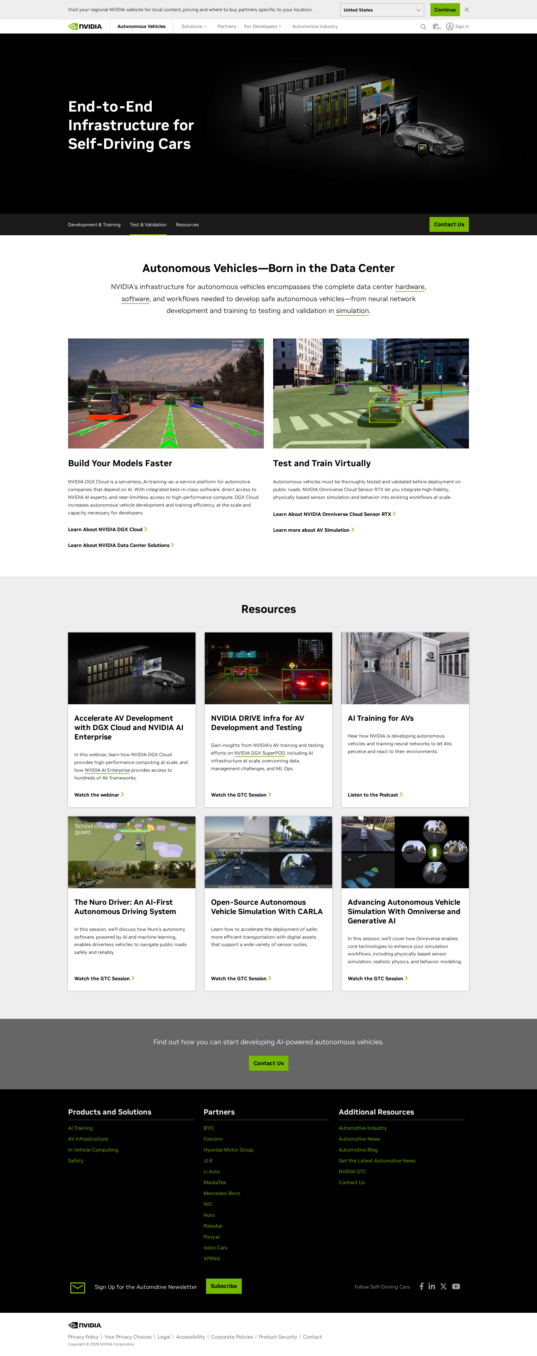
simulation (352, 310)
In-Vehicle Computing (93, 1150)
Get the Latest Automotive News (377, 1160)
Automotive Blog (358, 1150)
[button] (435, 28)
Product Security (278, 1337)
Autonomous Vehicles (141, 26)
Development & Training (94, 225)
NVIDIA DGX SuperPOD (259, 753)
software (135, 298)
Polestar (213, 1226)
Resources (187, 225)
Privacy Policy (83, 1337)
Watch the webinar (97, 795)
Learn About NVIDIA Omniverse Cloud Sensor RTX (332, 514)
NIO (208, 1204)
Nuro (209, 1215)
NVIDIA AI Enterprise (107, 770)
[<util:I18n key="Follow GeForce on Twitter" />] (443, 1286)
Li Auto (212, 1171)
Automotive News (359, 1139)
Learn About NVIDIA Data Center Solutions (119, 545)
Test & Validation (148, 225)
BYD (209, 1128)
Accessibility (190, 1337)
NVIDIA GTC (352, 1171)
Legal (164, 1337)
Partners (227, 26)
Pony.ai (212, 1237)
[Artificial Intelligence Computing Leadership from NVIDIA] (85, 26)
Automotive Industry (315, 26)
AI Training (80, 1128)
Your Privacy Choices (128, 1337)
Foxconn (213, 1139)
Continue (445, 10)
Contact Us (352, 1182)
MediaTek (215, 1182)
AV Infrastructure (88, 1139)
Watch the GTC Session (239, 795)
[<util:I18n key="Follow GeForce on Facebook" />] (421, 1286)
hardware (410, 286)
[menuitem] (141, 26)
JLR (208, 1160)
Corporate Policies (232, 1337)
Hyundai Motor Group (229, 1150)
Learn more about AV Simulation (312, 530)
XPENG (212, 1258)
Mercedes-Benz (222, 1193)
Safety (76, 1160)
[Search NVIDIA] (423, 25)
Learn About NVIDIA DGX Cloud (106, 529)
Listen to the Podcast (373, 795)
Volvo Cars (215, 1247)
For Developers (261, 26)
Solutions (192, 26)
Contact (312, 1337)
